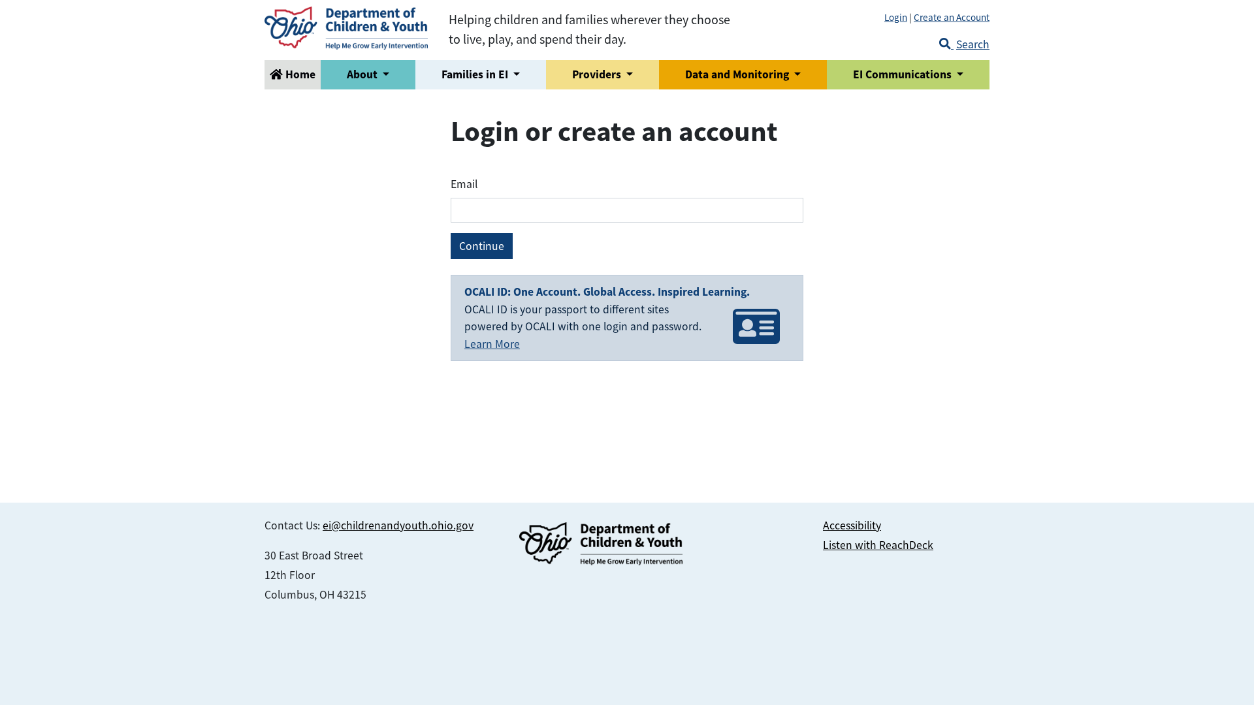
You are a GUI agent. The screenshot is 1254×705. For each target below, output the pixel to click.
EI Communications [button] (903, 74)
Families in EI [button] (476, 74)
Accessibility (852, 525)
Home (299, 74)
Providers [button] (598, 74)
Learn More (492, 344)
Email (464, 184)
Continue (481, 246)
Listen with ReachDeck (878, 545)
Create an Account (951, 17)
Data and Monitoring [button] (738, 74)
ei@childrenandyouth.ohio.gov (398, 525)
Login (895, 17)
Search (972, 44)
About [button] (363, 74)
